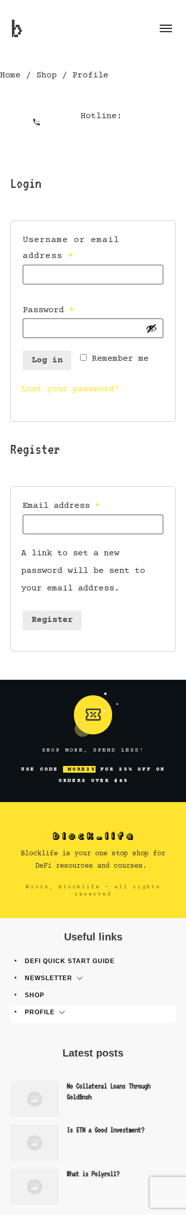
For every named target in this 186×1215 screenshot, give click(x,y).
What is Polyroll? (93, 1174)
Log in (47, 360)
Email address (82, 506)
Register (52, 620)
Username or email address (71, 248)
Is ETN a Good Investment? (105, 1130)
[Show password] (151, 328)
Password (69, 310)
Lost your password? (70, 389)
